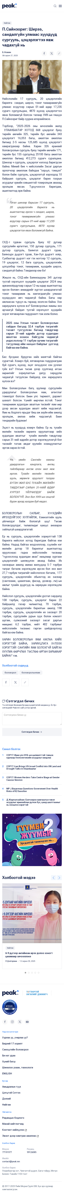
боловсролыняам (31, 672)
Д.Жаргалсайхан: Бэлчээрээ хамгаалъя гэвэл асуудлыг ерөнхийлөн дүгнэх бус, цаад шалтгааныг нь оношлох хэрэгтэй (33, 802)
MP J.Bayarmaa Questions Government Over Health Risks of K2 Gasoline (32, 789)
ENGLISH (7, 1073)
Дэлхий (6, 1098)
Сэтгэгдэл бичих (31, 732)
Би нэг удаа (8, 1055)
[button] (55, 6)
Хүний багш (8, 1061)
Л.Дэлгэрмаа (11, 961)
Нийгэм (7, 23)
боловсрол (10, 672)
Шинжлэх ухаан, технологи (17, 1067)
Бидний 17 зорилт (12, 1043)
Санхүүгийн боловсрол (15, 1049)
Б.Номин (6, 52)
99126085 (31, 1152)
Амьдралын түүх (11, 1086)
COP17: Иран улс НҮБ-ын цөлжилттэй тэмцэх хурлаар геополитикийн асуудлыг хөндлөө (29, 756)
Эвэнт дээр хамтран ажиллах (19, 1135)
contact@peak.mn (11, 1161)
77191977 (7, 1152)
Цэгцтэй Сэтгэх (11, 1092)
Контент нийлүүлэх (13, 1129)
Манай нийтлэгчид (13, 1123)
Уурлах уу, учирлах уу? (15, 1037)
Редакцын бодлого (13, 1117)
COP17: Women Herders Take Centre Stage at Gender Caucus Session (33, 778)
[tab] (25, 972)
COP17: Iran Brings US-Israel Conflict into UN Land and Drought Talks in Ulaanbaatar (33, 767)
